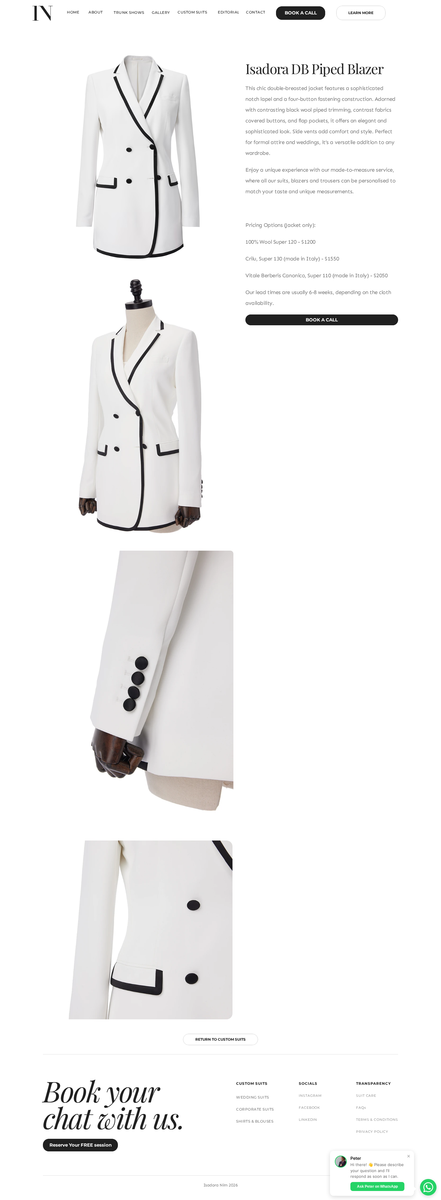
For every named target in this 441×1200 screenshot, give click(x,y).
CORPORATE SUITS (255, 1109)
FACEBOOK (309, 1107)
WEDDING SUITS (252, 1097)
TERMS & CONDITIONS (377, 1119)
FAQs (361, 1107)
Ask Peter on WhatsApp (377, 1186)
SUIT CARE (366, 1095)
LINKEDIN (308, 1119)
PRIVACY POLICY (372, 1131)
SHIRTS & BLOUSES (254, 1121)
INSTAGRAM (310, 1095)
